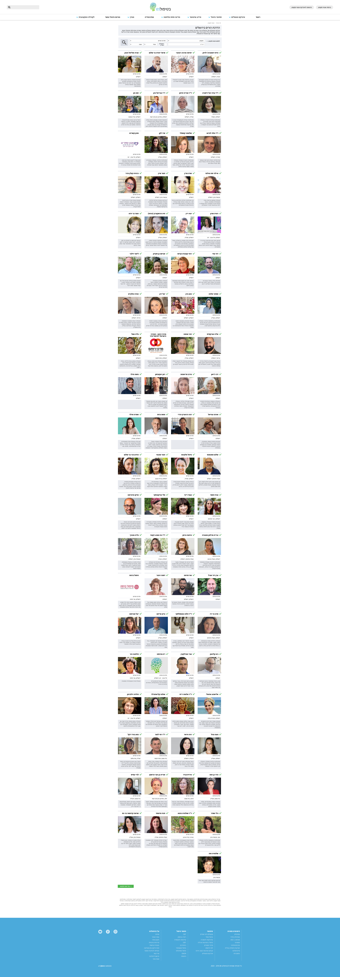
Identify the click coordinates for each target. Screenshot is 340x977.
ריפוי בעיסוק (182, 937)
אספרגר (237, 942)
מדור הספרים (208, 945)
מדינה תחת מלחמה (172, 17)
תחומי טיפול (216, 17)
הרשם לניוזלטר (154, 956)
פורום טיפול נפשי (112, 17)
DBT (184, 942)
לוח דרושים (209, 948)
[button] (238, 18)
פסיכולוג (237, 934)
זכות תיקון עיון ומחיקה (151, 948)
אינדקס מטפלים (238, 17)
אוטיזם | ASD (235, 940)
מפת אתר (156, 959)
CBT (184, 934)
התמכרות (237, 953)
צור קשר (156, 953)
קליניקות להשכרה (207, 940)
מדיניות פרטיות (154, 942)
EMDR (184, 953)
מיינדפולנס (236, 951)
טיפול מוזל (209, 937)
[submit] (9, 7)
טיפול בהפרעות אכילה (205, 942)
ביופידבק (183, 945)
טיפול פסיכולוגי (181, 951)
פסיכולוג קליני (235, 937)
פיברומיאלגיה (235, 945)
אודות (157, 934)
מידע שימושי (195, 17)
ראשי (258, 17)
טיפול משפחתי (181, 948)
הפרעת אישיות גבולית (232, 948)
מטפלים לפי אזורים (206, 934)
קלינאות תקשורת (180, 940)
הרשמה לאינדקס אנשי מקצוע (302, 7)
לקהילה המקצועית (86, 17)
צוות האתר (155, 937)
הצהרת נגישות (154, 945)
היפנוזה (183, 956)
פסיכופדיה (149, 17)
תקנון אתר (155, 940)
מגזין (132, 17)
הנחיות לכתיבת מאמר (151, 951)
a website (105, 966)
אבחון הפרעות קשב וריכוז (204, 951)
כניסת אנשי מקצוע (324, 7)
